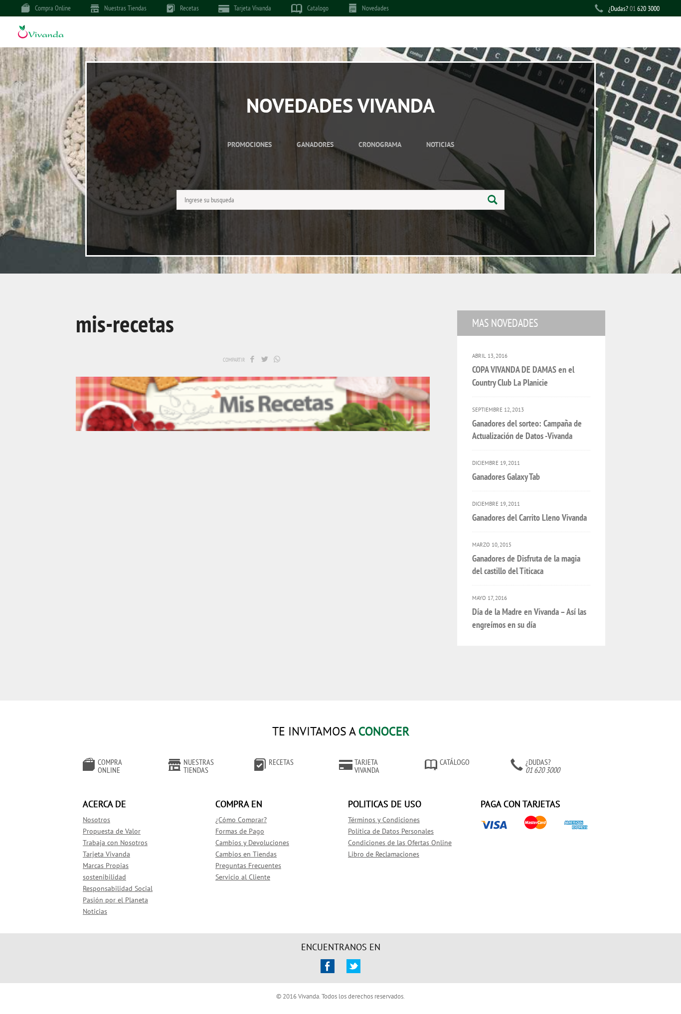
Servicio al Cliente (242, 876)
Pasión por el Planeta (115, 899)
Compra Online (53, 7)
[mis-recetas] (253, 359)
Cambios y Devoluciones (252, 842)
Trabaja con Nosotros (115, 842)
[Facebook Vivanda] (328, 966)
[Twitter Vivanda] (353, 966)
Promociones (249, 144)
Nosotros (96, 819)
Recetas (189, 7)
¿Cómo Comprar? (241, 819)
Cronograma (379, 144)
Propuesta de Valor (112, 831)
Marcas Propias (106, 865)
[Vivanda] (40, 33)
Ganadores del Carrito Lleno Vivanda (529, 517)
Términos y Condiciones (384, 819)
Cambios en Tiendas (246, 854)
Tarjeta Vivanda (252, 7)
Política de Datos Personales (391, 831)
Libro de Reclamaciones (383, 854)
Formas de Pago (239, 831)
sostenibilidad (104, 876)
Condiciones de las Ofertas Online (400, 842)
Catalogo (318, 7)
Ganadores (315, 144)
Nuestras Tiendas (125, 7)
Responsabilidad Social (118, 888)
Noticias (440, 144)
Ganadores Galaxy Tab (506, 476)
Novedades (375, 7)
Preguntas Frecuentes (248, 865)
